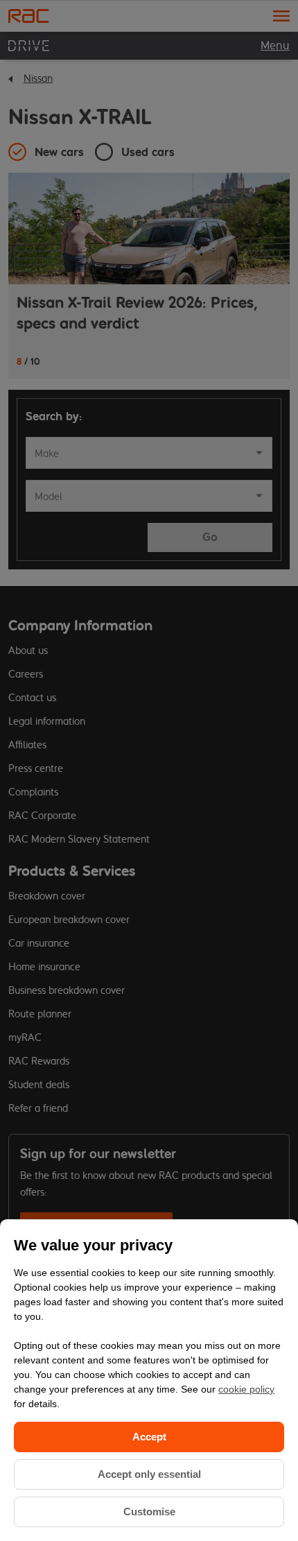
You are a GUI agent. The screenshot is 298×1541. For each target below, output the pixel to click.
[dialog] (149, 1380)
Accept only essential (149, 1474)
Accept (149, 1437)
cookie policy (246, 1389)
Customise (149, 1511)
